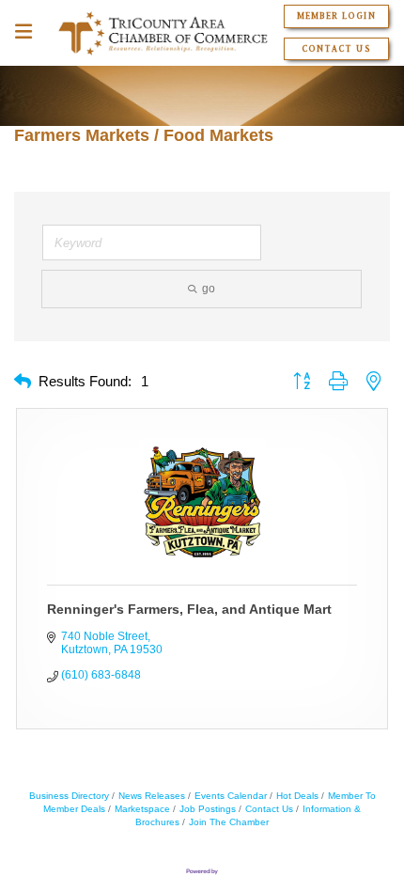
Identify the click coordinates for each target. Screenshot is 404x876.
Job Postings (207, 809)
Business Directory (69, 795)
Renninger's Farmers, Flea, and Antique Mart (189, 609)
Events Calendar (230, 795)
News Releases (151, 795)
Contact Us (336, 49)
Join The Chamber (229, 822)
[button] (22, 382)
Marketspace (142, 809)
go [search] (208, 288)
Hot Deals (297, 795)
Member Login (336, 16)
